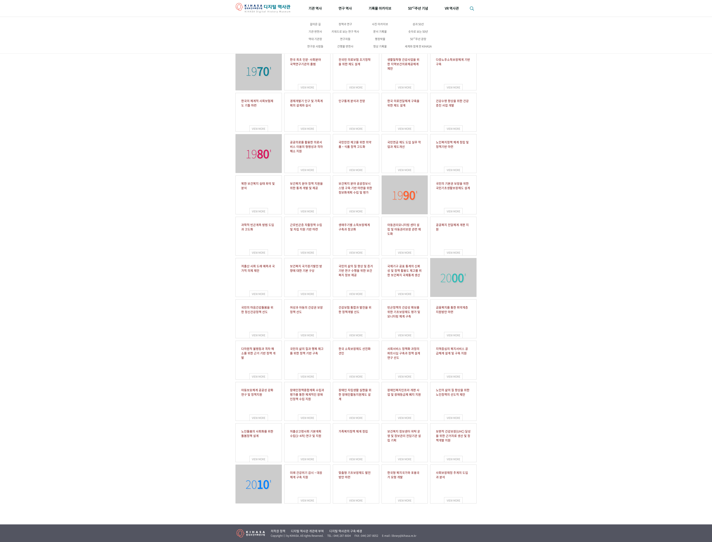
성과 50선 (418, 24)
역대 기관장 (315, 39)
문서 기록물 (380, 31)
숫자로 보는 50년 (418, 31)
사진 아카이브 (380, 24)
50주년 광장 (418, 38)
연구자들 (345, 39)
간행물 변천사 (345, 46)
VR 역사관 (452, 8)
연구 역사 (345, 8)
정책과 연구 (345, 24)
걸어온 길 (315, 24)
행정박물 (380, 39)
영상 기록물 (380, 46)
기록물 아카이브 (380, 8)
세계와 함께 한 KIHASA (418, 46)
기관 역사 (315, 8)
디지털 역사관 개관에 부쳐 (307, 531)
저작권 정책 (278, 531)
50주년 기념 (418, 8)
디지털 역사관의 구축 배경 (345, 531)
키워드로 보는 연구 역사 (345, 31)
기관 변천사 (315, 31)
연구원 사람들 (315, 46)
